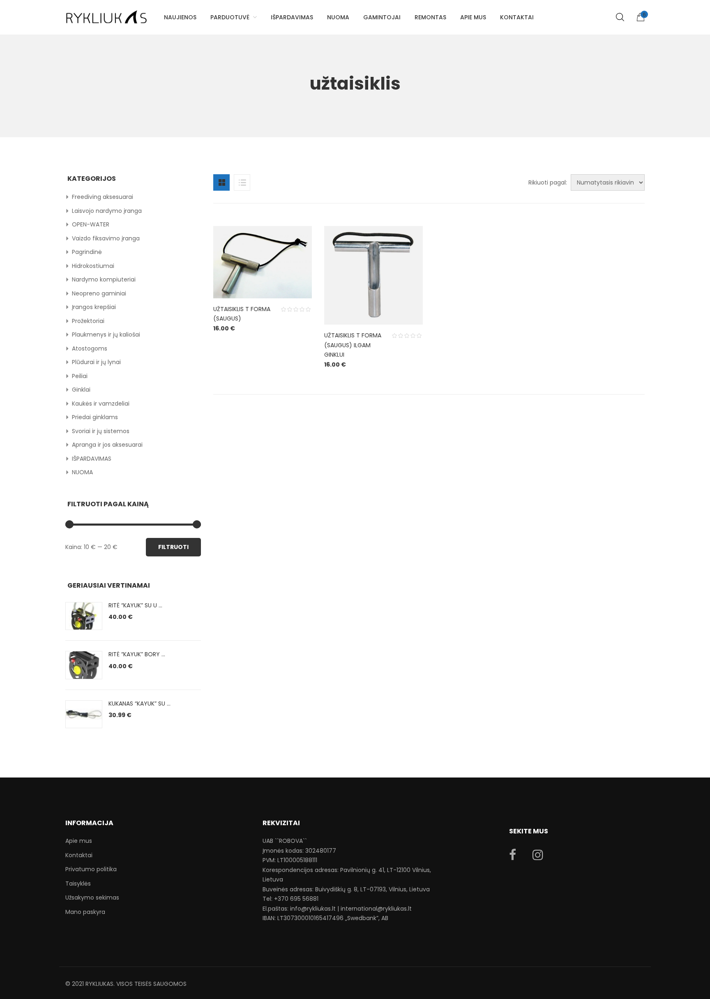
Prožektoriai (88, 321)
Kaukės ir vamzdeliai (100, 403)
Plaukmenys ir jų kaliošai (106, 334)
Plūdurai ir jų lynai (96, 362)
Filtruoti (173, 547)
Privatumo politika (91, 869)
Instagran (537, 854)
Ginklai (81, 389)
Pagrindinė (87, 252)
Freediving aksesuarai (102, 197)
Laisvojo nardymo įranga (107, 211)
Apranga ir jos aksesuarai (107, 445)
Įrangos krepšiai (94, 307)
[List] (242, 182)
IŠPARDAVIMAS (91, 459)
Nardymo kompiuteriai (104, 279)
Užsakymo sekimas (92, 897)
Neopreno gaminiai (99, 293)
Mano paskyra (85, 912)
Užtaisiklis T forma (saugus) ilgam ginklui (352, 345)
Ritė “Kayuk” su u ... (135, 605)
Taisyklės (78, 883)
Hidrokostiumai (93, 266)
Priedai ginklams (95, 417)
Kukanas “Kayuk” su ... (139, 703)
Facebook (512, 854)
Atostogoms (89, 348)
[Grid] (221, 182)
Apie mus (78, 841)
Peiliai (80, 376)
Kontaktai (78, 855)
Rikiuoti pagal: (547, 182)
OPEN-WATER (90, 224)
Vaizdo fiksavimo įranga (106, 238)
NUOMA (82, 472)
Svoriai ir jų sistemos (100, 431)
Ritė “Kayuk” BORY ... (136, 654)
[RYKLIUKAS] (106, 13)
